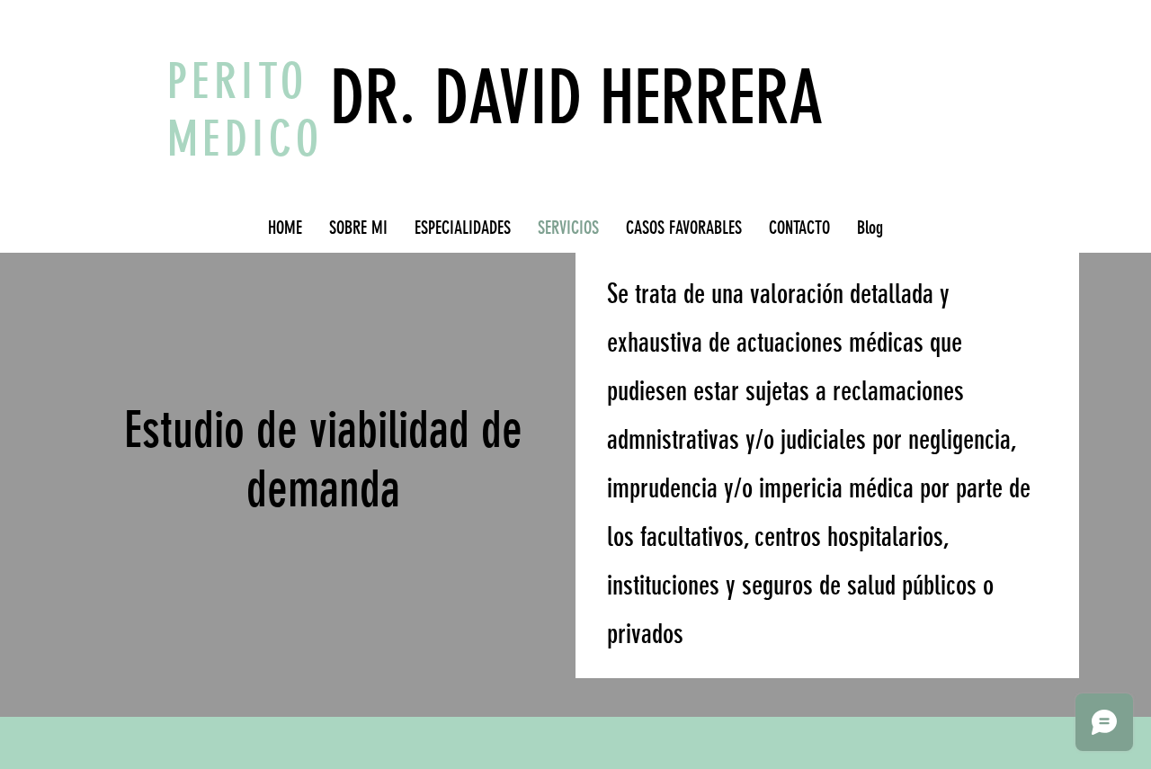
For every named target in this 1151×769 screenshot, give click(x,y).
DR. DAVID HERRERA (576, 97)
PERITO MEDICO (245, 110)
